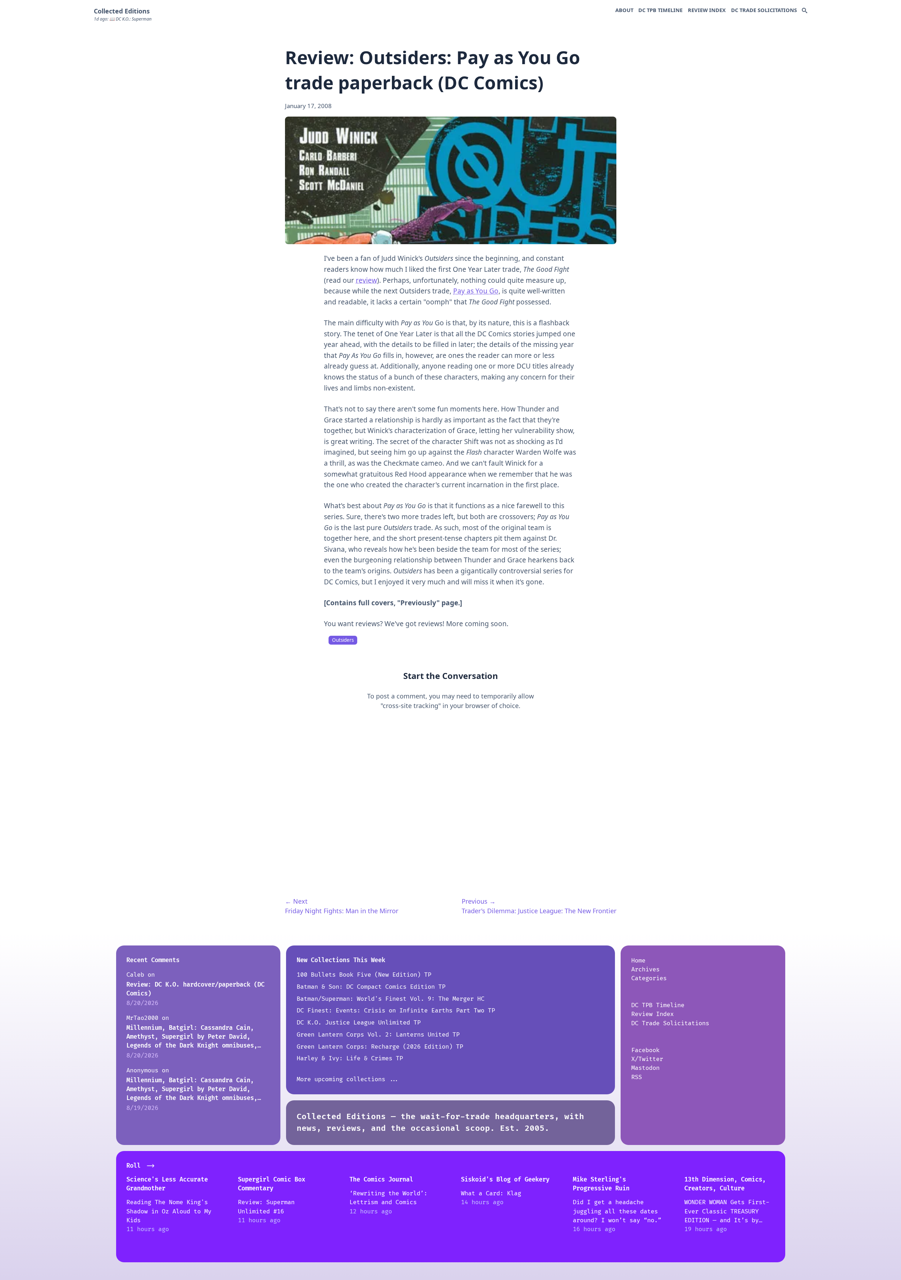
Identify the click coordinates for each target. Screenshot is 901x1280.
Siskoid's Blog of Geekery (505, 1179)
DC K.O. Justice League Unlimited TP (359, 1022)
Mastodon (645, 1068)
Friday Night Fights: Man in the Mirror (341, 910)
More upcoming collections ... (348, 1079)
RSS (636, 1077)
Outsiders (343, 640)
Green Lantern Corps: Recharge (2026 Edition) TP (380, 1046)
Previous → (479, 901)
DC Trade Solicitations (764, 9)
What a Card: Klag (491, 1193)
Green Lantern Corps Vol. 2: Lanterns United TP (378, 1034)
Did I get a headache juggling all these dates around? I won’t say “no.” (617, 1211)
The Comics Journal (381, 1179)
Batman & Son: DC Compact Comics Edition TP (371, 986)
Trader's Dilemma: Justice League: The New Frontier (539, 910)
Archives (645, 969)
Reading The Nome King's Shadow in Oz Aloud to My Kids (168, 1211)
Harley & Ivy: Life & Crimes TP (350, 1058)
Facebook (645, 1050)
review (366, 280)
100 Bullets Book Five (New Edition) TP (364, 974)
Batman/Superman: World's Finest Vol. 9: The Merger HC (390, 999)
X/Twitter (647, 1059)
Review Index (707, 9)
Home (638, 960)
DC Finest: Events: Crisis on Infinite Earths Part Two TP (396, 1010)
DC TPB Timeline (660, 9)
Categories (649, 978)
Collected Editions (122, 11)
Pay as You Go (475, 291)
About (624, 9)
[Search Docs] (804, 11)
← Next (296, 901)
